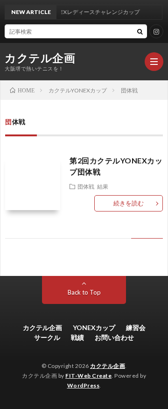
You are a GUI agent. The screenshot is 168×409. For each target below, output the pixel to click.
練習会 (136, 327)
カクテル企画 (40, 57)
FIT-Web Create (88, 375)
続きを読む (128, 203)
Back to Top (84, 292)
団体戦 (85, 186)
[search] (140, 31)
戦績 (77, 337)
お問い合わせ (114, 337)
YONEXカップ (94, 327)
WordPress (83, 385)
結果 (102, 186)
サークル (47, 337)
